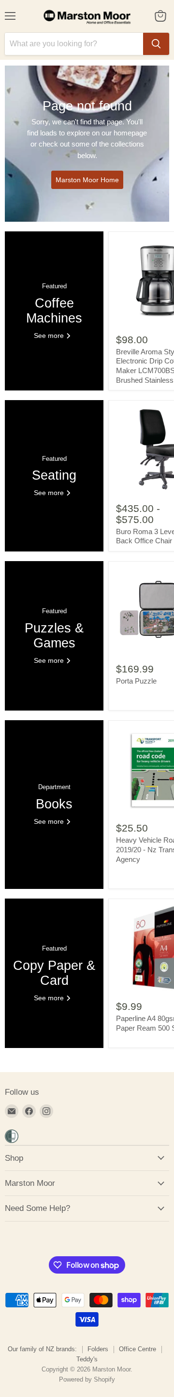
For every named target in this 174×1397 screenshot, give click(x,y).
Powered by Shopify (87, 1379)
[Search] (156, 44)
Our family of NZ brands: (42, 1349)
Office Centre (137, 1349)
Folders (97, 1349)
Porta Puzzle (136, 681)
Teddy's (87, 1359)
